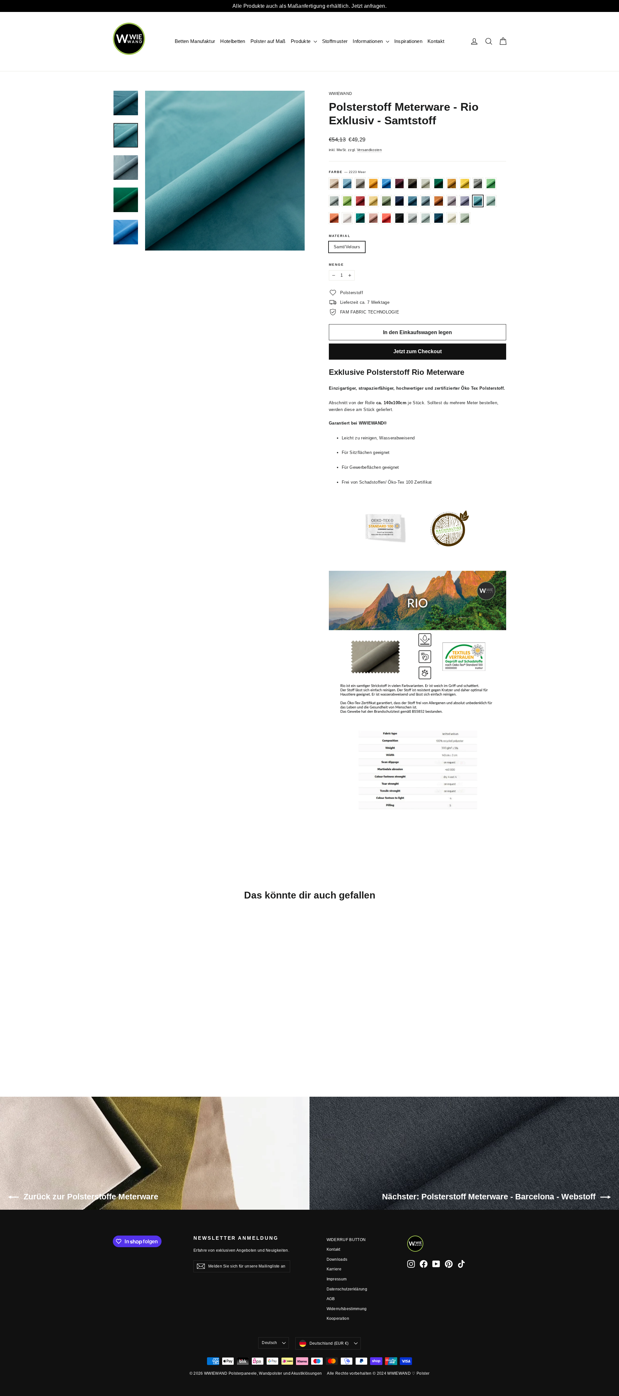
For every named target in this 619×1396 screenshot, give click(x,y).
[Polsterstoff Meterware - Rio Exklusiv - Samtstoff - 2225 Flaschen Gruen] (125, 1020)
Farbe (347, 172)
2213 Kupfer (438, 201)
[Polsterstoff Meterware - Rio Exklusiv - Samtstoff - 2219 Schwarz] (141, 1040)
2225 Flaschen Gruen (438, 183)
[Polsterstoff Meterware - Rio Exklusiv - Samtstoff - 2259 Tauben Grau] (157, 1040)
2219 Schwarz (399, 218)
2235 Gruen (491, 183)
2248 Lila (464, 201)
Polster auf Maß (268, 41)
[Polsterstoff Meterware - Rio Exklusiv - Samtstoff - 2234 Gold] (141, 1020)
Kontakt (435, 41)
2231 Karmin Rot (360, 201)
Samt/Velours (347, 246)
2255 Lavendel (452, 201)
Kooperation (338, 1318)
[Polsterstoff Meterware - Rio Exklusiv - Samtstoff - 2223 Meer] (141, 1034)
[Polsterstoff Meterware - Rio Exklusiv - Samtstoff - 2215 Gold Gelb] (133, 1020)
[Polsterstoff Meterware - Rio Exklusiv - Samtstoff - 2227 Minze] (149, 1034)
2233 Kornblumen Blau (412, 201)
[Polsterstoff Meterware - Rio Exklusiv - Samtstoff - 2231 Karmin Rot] (125, 1027)
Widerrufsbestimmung (347, 1309)
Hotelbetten (232, 41)
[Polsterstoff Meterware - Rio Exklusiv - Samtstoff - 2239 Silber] (149, 1040)
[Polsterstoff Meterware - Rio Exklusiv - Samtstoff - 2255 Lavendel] (125, 1034)
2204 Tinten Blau (438, 218)
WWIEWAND (340, 93)
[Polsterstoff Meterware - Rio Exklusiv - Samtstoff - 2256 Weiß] (117, 1047)
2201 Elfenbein (425, 183)
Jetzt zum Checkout (417, 351)
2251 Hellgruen (347, 201)
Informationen (368, 41)
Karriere (334, 1269)
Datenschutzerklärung (347, 1289)
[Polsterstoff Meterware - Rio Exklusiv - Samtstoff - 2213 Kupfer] (117, 1034)
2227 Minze (491, 201)
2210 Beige (360, 183)
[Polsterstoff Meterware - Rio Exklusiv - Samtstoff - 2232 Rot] (133, 1040)
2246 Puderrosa (347, 218)
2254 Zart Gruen (464, 218)
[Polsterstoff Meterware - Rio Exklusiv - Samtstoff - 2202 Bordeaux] (157, 1013)
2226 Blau (386, 183)
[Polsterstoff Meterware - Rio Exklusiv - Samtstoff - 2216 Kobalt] (149, 1027)
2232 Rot (386, 218)
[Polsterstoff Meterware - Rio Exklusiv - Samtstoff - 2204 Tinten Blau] (165, 1040)
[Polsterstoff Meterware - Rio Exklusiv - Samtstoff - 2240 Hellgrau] (165, 1020)
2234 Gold (464, 183)
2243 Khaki (386, 201)
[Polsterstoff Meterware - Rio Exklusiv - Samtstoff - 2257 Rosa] (125, 1040)
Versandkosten (369, 150)
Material (339, 236)
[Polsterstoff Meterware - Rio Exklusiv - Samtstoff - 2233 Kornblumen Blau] (157, 1027)
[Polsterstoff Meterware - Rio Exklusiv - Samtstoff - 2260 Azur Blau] (125, 1013)
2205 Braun (412, 183)
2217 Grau (478, 183)
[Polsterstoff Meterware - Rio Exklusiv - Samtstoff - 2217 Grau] (149, 1020)
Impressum (337, 1279)
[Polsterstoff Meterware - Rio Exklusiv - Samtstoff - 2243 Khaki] (141, 1027)
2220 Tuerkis (360, 218)
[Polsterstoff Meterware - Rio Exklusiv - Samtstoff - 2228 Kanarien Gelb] (133, 1027)
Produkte (301, 41)
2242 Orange (334, 218)
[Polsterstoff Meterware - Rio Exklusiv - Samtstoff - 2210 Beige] (133, 1013)
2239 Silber (412, 218)
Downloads (337, 1259)
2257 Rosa (373, 218)
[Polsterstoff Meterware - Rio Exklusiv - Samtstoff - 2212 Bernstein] (141, 1013)
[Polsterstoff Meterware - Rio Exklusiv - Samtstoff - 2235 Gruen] (157, 1020)
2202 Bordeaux (399, 183)
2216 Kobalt (399, 201)
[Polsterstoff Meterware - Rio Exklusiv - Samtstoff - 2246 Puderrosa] (165, 1034)
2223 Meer (478, 201)
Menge (336, 264)
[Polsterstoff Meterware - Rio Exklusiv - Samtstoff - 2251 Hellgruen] (117, 1027)
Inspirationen (408, 41)
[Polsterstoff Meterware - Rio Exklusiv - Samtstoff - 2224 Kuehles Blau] (165, 1027)
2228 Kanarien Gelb (373, 201)
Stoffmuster (335, 41)
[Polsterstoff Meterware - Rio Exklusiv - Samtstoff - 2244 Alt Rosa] (117, 1013)
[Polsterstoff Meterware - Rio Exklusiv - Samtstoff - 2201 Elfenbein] (117, 1020)
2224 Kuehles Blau (425, 201)
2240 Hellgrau (334, 201)
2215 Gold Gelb (452, 183)
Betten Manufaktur (195, 41)
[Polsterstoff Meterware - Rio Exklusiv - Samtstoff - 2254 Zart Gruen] (125, 1047)
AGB (331, 1299)
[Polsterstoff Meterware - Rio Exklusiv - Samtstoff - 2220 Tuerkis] (117, 1040)
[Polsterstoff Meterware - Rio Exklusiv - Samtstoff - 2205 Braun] (165, 1013)
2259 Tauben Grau (425, 218)
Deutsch (269, 1342)
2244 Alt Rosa (334, 183)
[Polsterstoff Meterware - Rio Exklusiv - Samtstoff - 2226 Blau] (149, 1013)
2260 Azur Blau (347, 183)
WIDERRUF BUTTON (346, 1239)
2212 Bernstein (373, 183)
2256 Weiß (452, 218)
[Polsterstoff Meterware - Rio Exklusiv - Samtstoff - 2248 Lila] (133, 1034)
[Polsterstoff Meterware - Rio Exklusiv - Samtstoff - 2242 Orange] (157, 1034)
